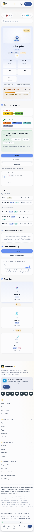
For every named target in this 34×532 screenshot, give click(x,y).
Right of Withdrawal (24, 518)
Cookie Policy (5, 518)
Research (4, 452)
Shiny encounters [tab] (17, 255)
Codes (3, 456)
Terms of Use (5, 516)
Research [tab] (17, 160)
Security (13, 518)
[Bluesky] (31, 394)
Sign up (27, 4)
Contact (4, 468)
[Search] (21, 4)
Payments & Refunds (8, 475)
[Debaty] (22, 394)
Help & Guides (5, 465)
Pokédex (4, 433)
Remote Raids (5, 403)
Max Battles (5, 410)
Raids (14, 528)
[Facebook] (8, 394)
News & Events (8, 442)
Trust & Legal (5, 479)
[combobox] (17, 21)
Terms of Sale (15, 516)
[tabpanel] (17, 176)
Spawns (20, 528)
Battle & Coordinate (10, 400)
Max (25, 528)
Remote (9, 528)
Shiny (27, 30)
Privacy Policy (24, 516)
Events (3, 445)
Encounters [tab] (17, 251)
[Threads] (26, 394)
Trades (3, 437)
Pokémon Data (8, 419)
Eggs (3, 430)
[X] (17, 394)
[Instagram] (12, 394)
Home (4, 528)
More (30, 528)
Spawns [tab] (17, 164)
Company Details (6, 472)
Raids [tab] (17, 155)
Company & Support (10, 461)
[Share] (17, 56)
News (3, 449)
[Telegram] (3, 394)
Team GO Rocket (6, 414)
